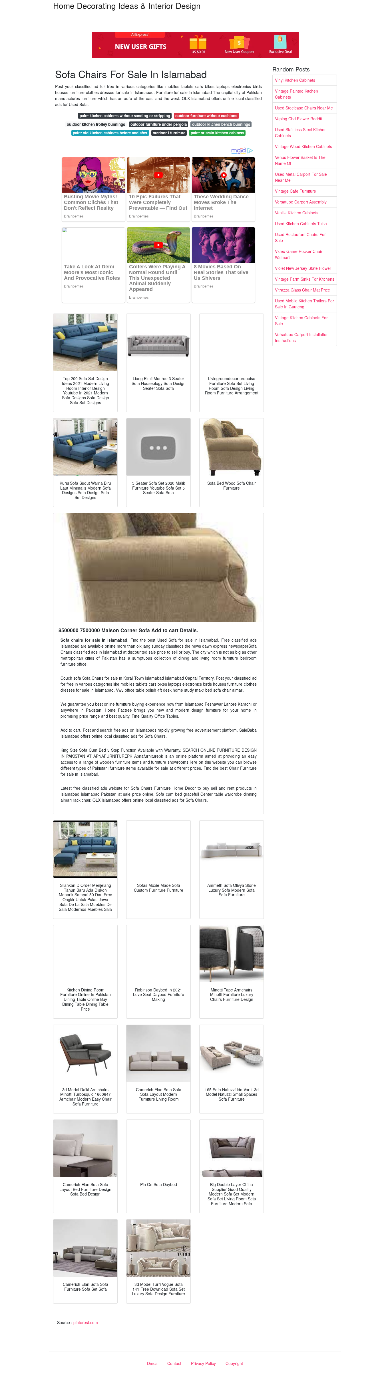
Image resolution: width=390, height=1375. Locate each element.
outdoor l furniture (169, 132)
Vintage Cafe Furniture (295, 191)
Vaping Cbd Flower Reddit (298, 118)
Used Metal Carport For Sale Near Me (301, 177)
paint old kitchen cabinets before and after (110, 132)
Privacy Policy (203, 1363)
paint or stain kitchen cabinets (217, 132)
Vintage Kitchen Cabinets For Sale (301, 320)
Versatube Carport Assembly (301, 202)
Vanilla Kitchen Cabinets (296, 212)
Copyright (234, 1363)
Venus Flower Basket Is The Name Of (300, 160)
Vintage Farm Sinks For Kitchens (304, 279)
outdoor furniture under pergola (158, 124)
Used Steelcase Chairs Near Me (304, 108)
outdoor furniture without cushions (206, 115)
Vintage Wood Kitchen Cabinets (303, 146)
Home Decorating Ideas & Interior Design (127, 5)
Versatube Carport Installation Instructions (302, 337)
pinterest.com (85, 1322)
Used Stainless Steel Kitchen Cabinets (301, 132)
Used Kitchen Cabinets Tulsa (301, 223)
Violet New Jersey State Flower (303, 268)
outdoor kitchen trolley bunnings (96, 124)
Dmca (152, 1363)
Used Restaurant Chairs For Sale (300, 237)
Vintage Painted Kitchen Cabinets (296, 94)
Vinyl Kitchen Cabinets (295, 80)
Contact (174, 1363)
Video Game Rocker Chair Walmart (298, 254)
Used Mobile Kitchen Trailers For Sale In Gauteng (304, 304)
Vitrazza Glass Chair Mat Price (302, 290)
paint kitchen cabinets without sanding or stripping (125, 115)
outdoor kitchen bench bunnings (221, 124)
